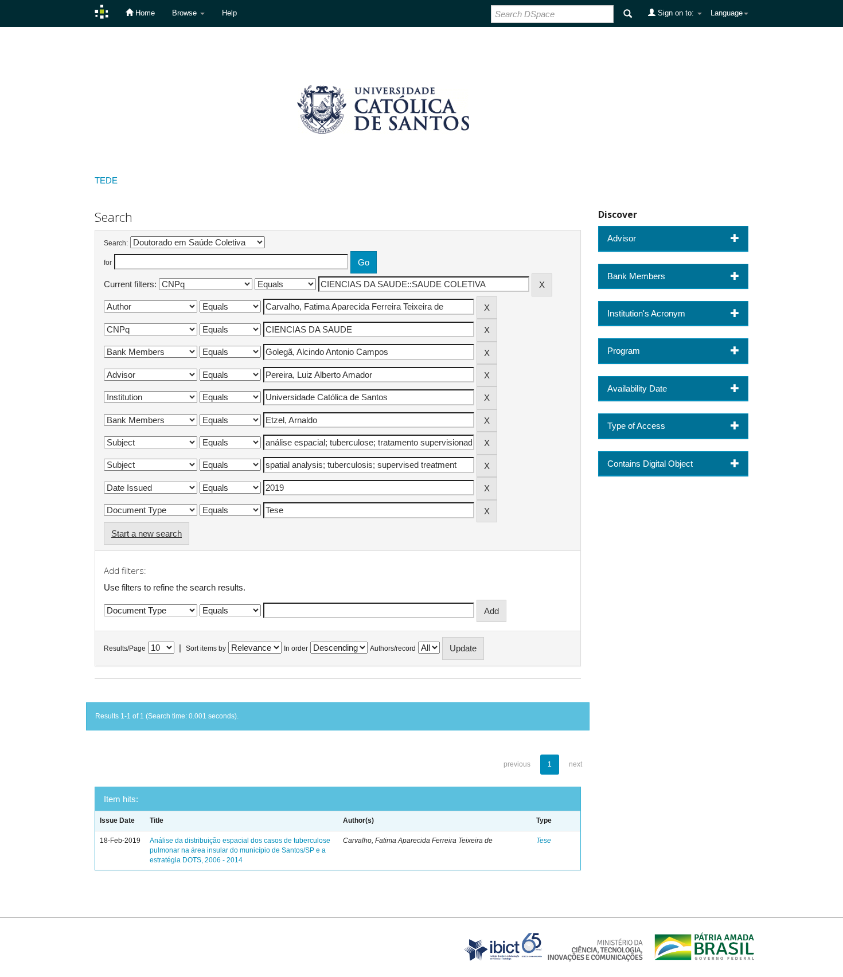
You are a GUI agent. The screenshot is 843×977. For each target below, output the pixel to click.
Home (144, 13)
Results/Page (125, 648)
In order (296, 648)
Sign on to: (675, 13)
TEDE (106, 180)
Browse (185, 13)
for (108, 263)
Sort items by (206, 648)
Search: (116, 243)
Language (727, 13)
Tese (543, 841)
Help (229, 13)
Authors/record (393, 648)
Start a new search (146, 533)
